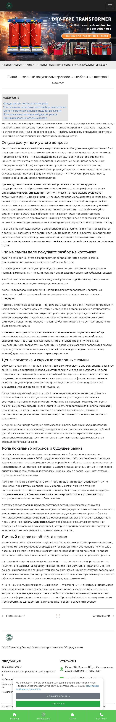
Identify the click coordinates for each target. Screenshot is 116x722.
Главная (7, 64)
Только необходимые (58, 696)
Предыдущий (15, 616)
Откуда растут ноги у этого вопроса (25, 103)
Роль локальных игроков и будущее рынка (30, 114)
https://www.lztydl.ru (92, 209)
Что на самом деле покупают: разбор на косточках (35, 107)
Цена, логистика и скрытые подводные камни (32, 110)
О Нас (72, 716)
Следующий (101, 616)
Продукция (43, 716)
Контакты (101, 716)
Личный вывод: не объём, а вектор (25, 118)
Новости (19, 64)
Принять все (58, 703)
